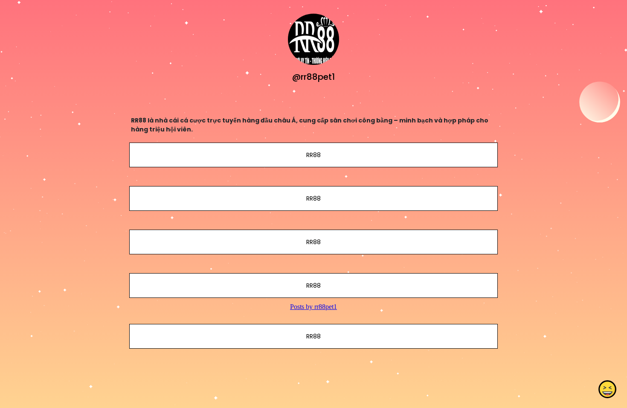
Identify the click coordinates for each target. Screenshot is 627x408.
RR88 (313, 155)
